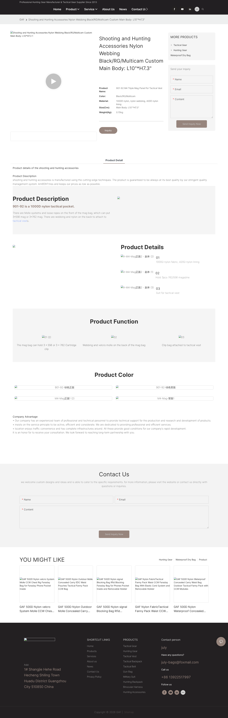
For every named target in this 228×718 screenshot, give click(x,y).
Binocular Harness (133, 686)
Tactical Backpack (132, 661)
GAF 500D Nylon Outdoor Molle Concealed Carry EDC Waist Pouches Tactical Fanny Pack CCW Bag (75, 609)
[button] (147, 9)
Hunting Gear (165, 559)
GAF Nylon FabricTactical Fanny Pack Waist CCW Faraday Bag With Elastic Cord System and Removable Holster (151, 609)
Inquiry (108, 130)
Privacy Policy (94, 676)
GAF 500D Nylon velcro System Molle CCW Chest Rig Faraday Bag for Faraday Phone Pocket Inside (36, 609)
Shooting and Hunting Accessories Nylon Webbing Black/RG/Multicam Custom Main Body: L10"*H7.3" (86, 19)
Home (90, 646)
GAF (22, 19)
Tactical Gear (130, 646)
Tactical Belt (129, 666)
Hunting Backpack (133, 681)
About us (92, 661)
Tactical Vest (129, 656)
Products (92, 651)
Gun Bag (127, 671)
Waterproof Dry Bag (186, 559)
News (90, 666)
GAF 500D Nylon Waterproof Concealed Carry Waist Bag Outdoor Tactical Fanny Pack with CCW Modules (190, 609)
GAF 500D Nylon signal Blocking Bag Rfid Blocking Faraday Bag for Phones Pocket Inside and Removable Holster (114, 609)
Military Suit (129, 676)
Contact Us (93, 671)
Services (91, 656)
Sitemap (128, 712)
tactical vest (20, 220)
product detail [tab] (114, 160)
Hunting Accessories (134, 692)
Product (203, 559)
